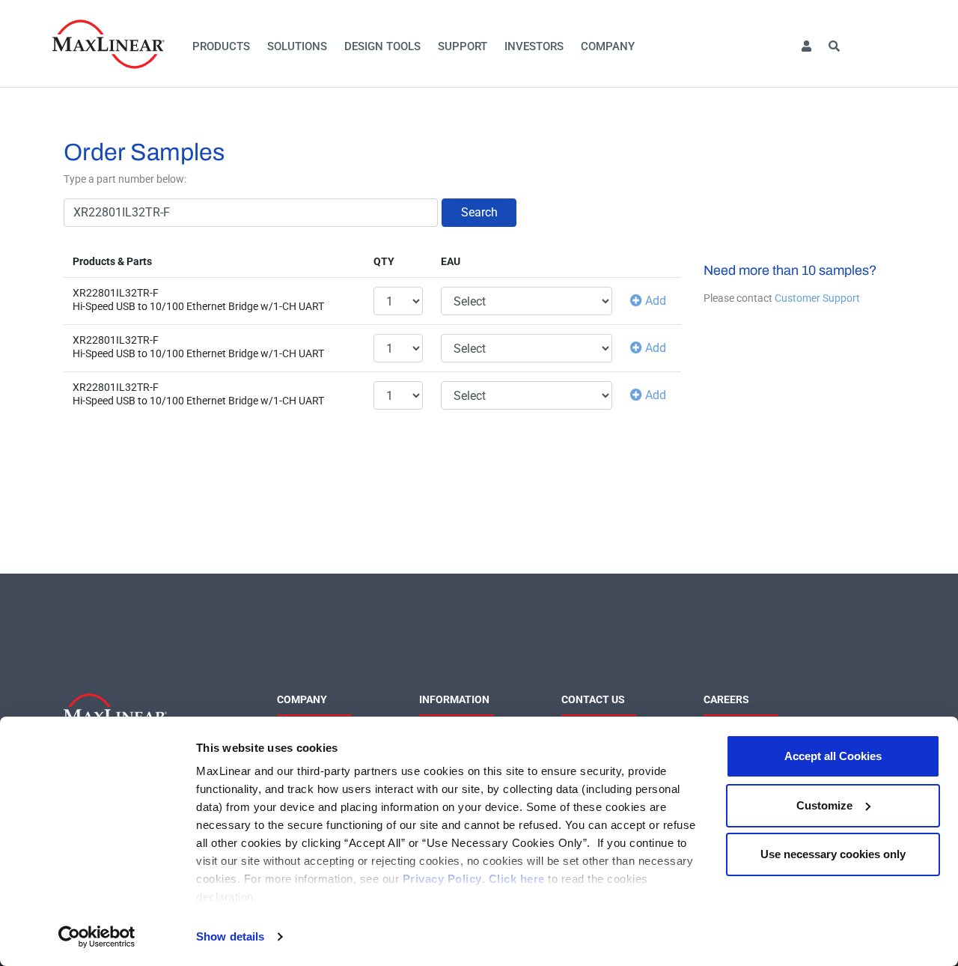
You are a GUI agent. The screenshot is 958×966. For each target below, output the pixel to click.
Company (608, 46)
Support (462, 46)
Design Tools (382, 46)
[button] (806, 47)
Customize (824, 805)
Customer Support (817, 298)
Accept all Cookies (833, 756)
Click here (517, 878)
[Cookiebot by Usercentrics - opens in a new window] (96, 937)
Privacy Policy (442, 878)
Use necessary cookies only (833, 854)
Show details (230, 936)
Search (479, 212)
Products (221, 46)
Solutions (297, 46)
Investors (534, 46)
